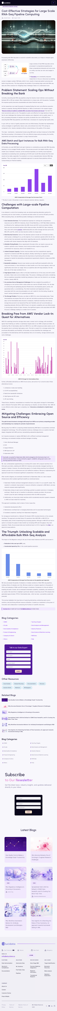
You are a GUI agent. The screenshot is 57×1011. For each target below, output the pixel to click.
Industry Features (36, 751)
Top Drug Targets (36, 743)
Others (5, 762)
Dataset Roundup (19, 683)
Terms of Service (11, 1006)
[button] (53, 3)
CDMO (5, 743)
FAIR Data (34, 758)
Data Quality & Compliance (10, 751)
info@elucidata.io (26, 609)
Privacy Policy (4, 1006)
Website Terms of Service (23, 1006)
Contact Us (6, 609)
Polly (49, 525)
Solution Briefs (7, 687)
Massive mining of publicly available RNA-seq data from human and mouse (23, 110)
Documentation (32, 683)
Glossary (42, 683)
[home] (6, 3)
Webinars (17, 687)
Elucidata (33, 76)
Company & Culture (8, 758)
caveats (19, 229)
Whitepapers (27, 687)
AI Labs (5, 747)
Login (31, 955)
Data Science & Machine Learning (40, 755)
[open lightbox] (28, 37)
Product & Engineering (9, 755)
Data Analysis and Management (39, 747)
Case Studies (6, 683)
